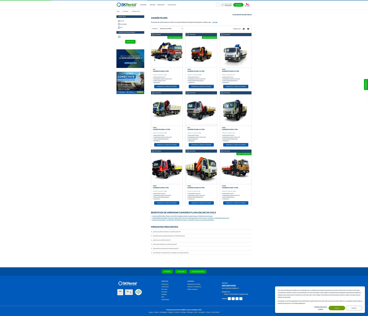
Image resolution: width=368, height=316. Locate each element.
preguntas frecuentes (193, 284)
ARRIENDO (143, 5)
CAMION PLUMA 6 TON (161, 71)
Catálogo (164, 294)
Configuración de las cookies (320, 308)
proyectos (164, 292)
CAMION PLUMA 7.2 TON (195, 71)
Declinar (354, 308)
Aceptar (336, 308)
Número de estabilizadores (126, 32)
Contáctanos (366, 84)
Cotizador (238, 5)
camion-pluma (136, 11)
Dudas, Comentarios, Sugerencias (236, 294)
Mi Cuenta (167, 271)
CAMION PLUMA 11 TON (230, 188)
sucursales (172, 5)
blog (162, 297)
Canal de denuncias (198, 271)
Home (117, 11)
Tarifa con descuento (175, 37)
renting (152, 5)
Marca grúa (122, 16)
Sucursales (181, 271)
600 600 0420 (229, 285)
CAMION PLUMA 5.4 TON (230, 71)
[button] (201, 232)
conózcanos (165, 284)
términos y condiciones (194, 286)
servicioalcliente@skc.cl (230, 288)
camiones (125, 11)
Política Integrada (192, 289)
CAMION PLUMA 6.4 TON (161, 129)
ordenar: (154, 28)
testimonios (164, 286)
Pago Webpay (165, 299)
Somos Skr (160, 5)
